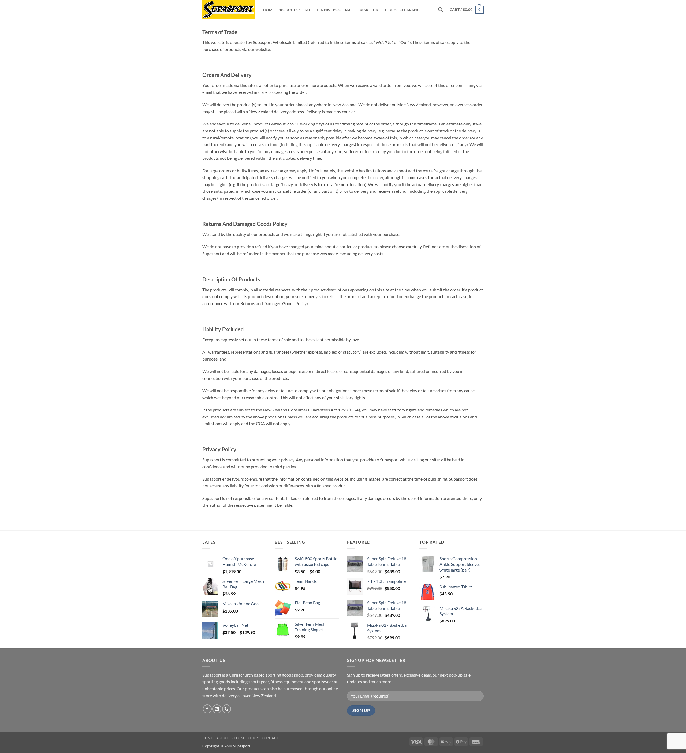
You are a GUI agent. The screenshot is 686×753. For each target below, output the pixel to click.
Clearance (411, 10)
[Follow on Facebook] (207, 708)
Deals (391, 10)
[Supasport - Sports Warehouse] (228, 9)
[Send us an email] (216, 708)
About (222, 738)
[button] (467, 10)
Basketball (370, 10)
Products (287, 10)
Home (269, 10)
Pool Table (344, 10)
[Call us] (226, 708)
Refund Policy (245, 738)
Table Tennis (317, 10)
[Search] (440, 9)
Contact (270, 738)
